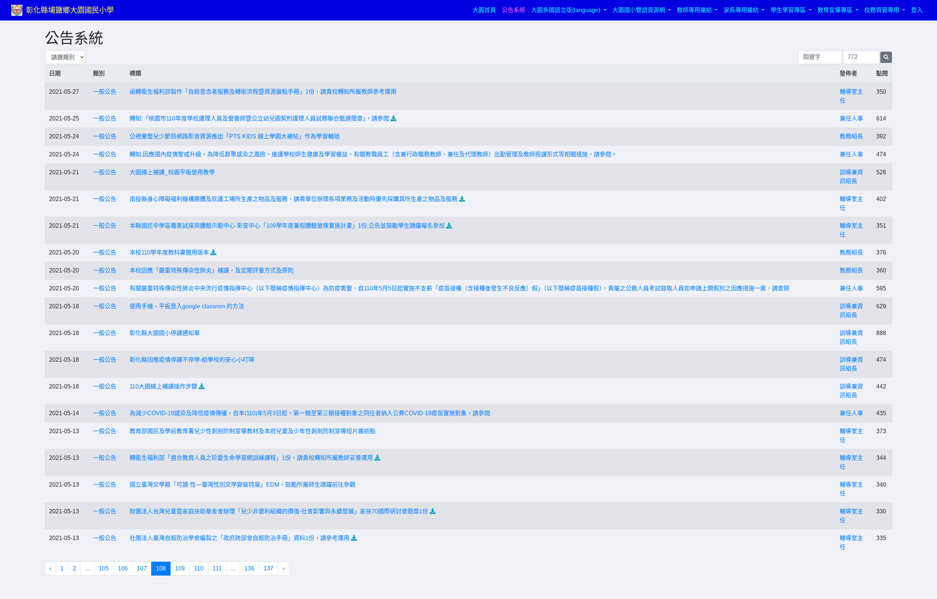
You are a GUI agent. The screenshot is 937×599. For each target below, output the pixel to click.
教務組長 (851, 136)
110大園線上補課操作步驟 (163, 386)
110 (199, 568)
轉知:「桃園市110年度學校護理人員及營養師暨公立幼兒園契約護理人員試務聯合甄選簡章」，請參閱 (259, 118)
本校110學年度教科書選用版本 (169, 252)
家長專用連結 (742, 10)
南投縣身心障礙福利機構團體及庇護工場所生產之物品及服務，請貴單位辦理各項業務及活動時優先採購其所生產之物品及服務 (294, 199)
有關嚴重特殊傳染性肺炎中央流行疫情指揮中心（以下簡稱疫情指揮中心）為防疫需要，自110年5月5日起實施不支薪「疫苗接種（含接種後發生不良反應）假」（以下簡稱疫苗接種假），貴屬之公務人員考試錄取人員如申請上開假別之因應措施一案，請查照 (459, 288)
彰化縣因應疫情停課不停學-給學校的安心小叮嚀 (192, 360)
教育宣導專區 (835, 10)
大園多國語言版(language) (566, 10)
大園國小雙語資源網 (639, 10)
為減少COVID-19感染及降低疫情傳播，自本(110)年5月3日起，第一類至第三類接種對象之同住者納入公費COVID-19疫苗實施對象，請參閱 (310, 413)
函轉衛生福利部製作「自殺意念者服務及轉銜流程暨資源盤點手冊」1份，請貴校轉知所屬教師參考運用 (263, 92)
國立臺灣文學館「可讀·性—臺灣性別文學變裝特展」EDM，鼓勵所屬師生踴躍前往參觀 (242, 484)
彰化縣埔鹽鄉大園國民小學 (70, 10)
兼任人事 (851, 118)
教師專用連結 (695, 10)
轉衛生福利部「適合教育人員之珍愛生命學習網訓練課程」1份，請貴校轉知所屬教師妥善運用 (251, 458)
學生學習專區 (788, 10)
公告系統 (513, 10)
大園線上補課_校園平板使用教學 (172, 172)
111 (217, 568)
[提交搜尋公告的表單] (886, 57)
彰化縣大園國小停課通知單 (165, 333)
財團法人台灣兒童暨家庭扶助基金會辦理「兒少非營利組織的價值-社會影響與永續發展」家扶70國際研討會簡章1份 (279, 511)
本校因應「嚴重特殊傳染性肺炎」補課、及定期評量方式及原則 (212, 270)
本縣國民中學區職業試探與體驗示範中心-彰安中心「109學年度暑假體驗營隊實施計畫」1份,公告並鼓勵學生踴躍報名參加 (287, 226)
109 (180, 568)
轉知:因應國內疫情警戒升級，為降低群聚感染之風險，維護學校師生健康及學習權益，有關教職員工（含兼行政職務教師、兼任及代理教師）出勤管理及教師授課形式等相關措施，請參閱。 (373, 154)
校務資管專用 (882, 10)
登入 (917, 10)
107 (142, 568)
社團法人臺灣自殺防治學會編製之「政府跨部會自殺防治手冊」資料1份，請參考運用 (240, 538)
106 (123, 568)
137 (268, 568)
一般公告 (104, 92)
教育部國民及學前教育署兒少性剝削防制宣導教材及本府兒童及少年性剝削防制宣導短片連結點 (253, 431)
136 (249, 568)
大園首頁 (486, 10)
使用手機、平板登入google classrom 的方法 (187, 306)
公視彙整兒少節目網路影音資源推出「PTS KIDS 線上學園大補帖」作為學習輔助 (235, 136)
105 (104, 568)
